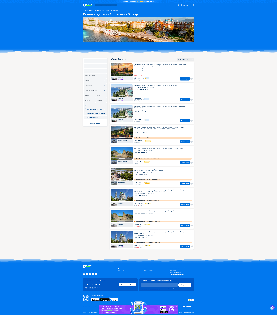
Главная (85, 10)
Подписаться (185, 285)
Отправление (88, 61)
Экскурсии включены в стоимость (96, 109)
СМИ (119, 268)
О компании (120, 266)
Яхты (114, 5)
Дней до (99, 95)
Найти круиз (173, 270)
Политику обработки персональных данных (167, 288)
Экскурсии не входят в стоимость (96, 113)
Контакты (174, 5)
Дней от (87, 95)
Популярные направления (94, 10)
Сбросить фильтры (95, 123)
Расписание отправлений (157, 5)
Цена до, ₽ (99, 100)
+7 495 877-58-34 (92, 284)
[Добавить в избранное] (191, 79)
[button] (95, 61)
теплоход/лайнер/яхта (91, 90)
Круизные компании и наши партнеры (179, 266)
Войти (189, 5)
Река (97, 5)
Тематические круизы (93, 117)
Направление (88, 66)
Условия (116, 310)
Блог (145, 266)
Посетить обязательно (91, 70)
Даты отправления (90, 75)
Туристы (87, 80)
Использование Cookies (189, 312)
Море (101, 5)
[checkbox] (86, 105)
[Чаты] (181, 5)
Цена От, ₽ (87, 100)
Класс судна (88, 85)
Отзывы (145, 268)
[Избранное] (178, 5)
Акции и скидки (167, 5)
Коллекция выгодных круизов (177, 274)
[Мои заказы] (184, 5)
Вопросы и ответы (148, 270)
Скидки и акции (121, 270)
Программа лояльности (175, 272)
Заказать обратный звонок (127, 284)
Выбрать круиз (185, 79)
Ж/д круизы (108, 5)
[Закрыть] (176, 306)
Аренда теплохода (174, 268)
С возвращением (91, 105)
